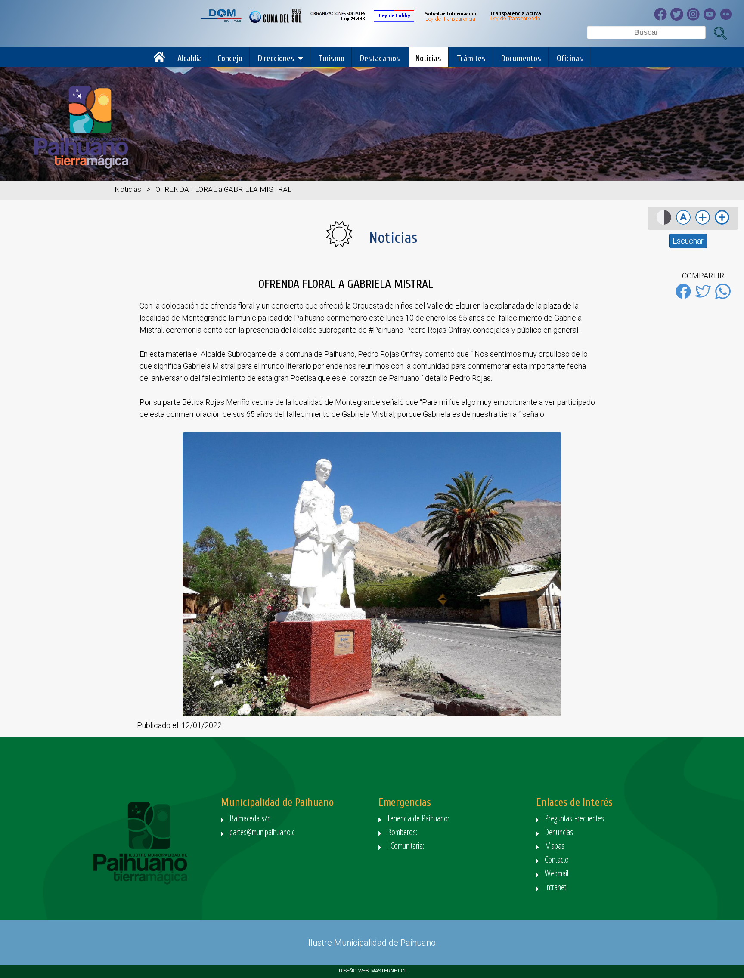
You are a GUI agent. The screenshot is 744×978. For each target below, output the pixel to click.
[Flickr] (727, 18)
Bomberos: (403, 832)
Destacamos (380, 58)
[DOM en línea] (221, 21)
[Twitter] (678, 18)
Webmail (556, 873)
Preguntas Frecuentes (574, 818)
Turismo (331, 58)
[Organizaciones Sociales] (337, 21)
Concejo (229, 58)
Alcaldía (189, 58)
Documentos (521, 58)
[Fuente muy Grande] (722, 224)
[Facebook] (662, 18)
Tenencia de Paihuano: (419, 818)
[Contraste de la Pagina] (664, 224)
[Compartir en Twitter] (703, 296)
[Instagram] (695, 18)
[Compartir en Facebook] (683, 296)
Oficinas (570, 58)
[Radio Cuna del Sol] (275, 21)
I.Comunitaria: (406, 846)
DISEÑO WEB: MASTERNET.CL (373, 970)
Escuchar (688, 240)
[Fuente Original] (683, 224)
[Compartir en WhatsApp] (723, 296)
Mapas (554, 846)
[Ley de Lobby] (394, 21)
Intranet (555, 887)
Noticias (428, 58)
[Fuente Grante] (703, 224)
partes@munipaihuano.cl (262, 832)
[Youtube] (711, 18)
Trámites (471, 58)
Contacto (557, 859)
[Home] (81, 166)
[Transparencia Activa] (515, 21)
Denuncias (559, 832)
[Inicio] (161, 60)
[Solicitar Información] (450, 21)
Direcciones (276, 58)
